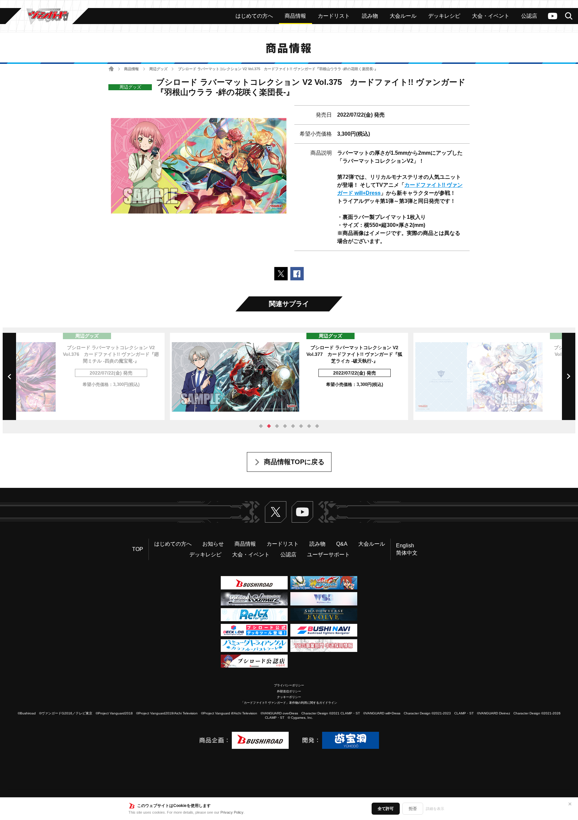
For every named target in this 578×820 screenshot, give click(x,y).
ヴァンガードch (552, 16)
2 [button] (269, 426)
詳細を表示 (435, 809)
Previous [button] (9, 376)
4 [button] (285, 426)
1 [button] (261, 426)
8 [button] (317, 426)
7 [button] (309, 426)
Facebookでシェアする (297, 273)
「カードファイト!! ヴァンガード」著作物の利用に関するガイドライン (289, 702)
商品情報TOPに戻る (294, 461)
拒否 (413, 808)
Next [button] (568, 376)
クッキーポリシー (289, 697)
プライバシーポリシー (289, 685)
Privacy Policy (232, 812)
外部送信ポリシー (289, 691)
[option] (289, 376)
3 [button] (277, 426)
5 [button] (293, 426)
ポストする (281, 273)
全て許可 (386, 808)
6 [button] (301, 426)
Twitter (275, 512)
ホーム (111, 69)
